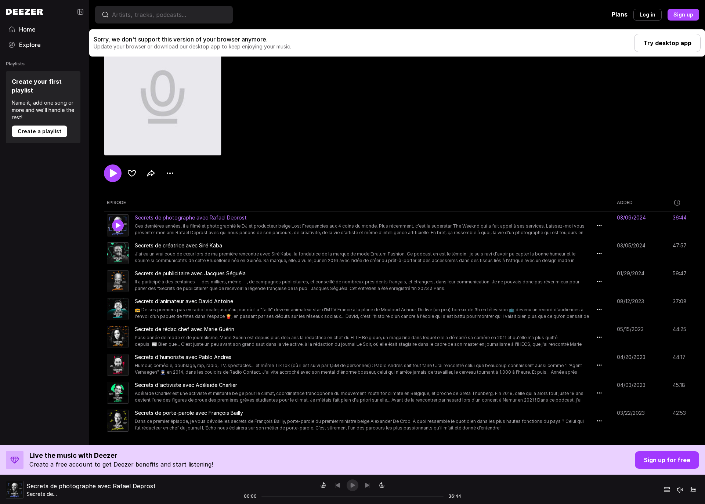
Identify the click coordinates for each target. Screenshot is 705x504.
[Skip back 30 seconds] (323, 485)
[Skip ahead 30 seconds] (382, 485)
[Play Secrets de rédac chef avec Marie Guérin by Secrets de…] (118, 337)
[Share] (151, 173)
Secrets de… (41, 494)
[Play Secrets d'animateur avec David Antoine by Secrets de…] (118, 309)
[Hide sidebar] (80, 12)
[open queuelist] (667, 490)
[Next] (367, 485)
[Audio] (693, 490)
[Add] (132, 173)
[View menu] (170, 173)
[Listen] (113, 173)
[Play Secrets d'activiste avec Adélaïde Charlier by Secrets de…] (118, 393)
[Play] (352, 485)
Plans (620, 14)
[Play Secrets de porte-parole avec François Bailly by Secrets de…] (118, 421)
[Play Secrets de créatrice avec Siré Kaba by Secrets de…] (118, 253)
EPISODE (116, 202)
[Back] (338, 485)
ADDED (625, 202)
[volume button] (680, 490)
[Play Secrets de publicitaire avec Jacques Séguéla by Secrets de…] (118, 281)
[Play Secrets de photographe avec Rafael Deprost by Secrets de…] (118, 225)
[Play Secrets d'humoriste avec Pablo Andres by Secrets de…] (118, 365)
